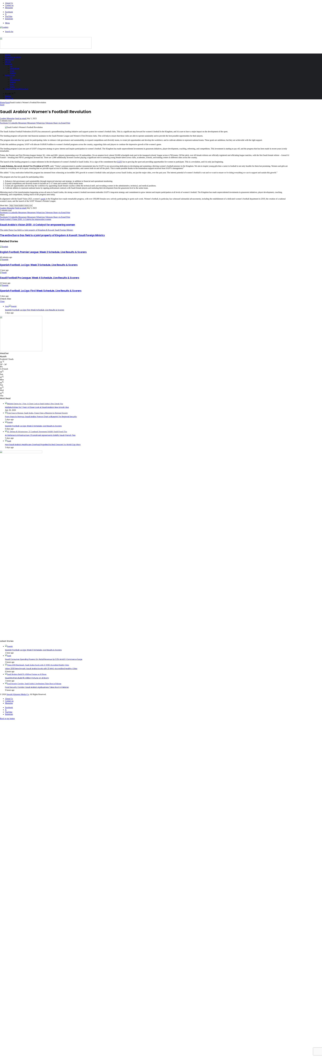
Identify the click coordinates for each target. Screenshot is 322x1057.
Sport (8, 61)
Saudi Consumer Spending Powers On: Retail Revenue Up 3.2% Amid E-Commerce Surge (43, 659)
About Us (9, 3)
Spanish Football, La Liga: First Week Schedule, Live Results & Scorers (41, 290)
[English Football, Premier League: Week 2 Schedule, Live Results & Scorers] (4, 247)
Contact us (9, 5)
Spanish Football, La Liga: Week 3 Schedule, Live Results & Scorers (39, 265)
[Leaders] (4, 27)
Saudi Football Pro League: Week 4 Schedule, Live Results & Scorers (39, 277)
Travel (8, 64)
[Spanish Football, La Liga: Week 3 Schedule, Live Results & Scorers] (4, 259)
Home (8, 55)
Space (12, 71)
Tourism (13, 73)
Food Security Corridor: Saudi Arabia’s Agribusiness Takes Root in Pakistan (37, 687)
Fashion (13, 82)
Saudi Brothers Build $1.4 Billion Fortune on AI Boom (27, 678)
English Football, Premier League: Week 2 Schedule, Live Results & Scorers (43, 252)
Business (9, 59)
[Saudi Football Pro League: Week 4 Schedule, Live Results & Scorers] (3, 272)
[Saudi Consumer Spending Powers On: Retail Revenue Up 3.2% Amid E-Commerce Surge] (8, 656)
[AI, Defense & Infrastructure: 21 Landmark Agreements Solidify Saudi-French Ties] (36, 432)
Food (12, 84)
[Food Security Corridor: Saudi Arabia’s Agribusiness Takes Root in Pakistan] (33, 684)
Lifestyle (10, 75)
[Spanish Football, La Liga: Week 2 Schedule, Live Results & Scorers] (9, 422)
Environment (14, 68)
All (11, 66)
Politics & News (13, 57)
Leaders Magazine (7, 118)
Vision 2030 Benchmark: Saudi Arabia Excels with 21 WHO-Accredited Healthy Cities (41, 668)
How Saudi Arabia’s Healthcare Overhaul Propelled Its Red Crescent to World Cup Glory (43, 444)
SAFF (119, 162)
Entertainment (15, 80)
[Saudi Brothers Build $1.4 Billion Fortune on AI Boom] (25, 674)
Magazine (9, 8)
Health (12, 86)
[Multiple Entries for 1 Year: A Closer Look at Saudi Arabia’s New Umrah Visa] (34, 404)
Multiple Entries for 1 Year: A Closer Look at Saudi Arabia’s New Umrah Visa (37, 407)
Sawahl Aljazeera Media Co (18, 694)
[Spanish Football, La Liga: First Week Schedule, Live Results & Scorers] (4, 285)
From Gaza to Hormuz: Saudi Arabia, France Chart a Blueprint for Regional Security (41, 416)
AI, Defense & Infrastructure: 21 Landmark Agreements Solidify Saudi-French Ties (40, 435)
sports (43, 199)
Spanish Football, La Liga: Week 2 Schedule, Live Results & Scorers (33, 426)
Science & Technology (16, 89)
